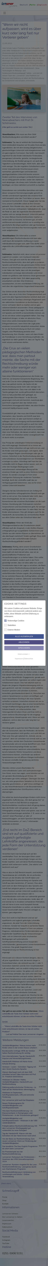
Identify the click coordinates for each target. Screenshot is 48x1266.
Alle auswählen (24, 636)
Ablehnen (24, 642)
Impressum (19, 658)
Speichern (24, 648)
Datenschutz (28, 658)
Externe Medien (14, 630)
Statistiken (12, 625)
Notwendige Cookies (16, 621)
